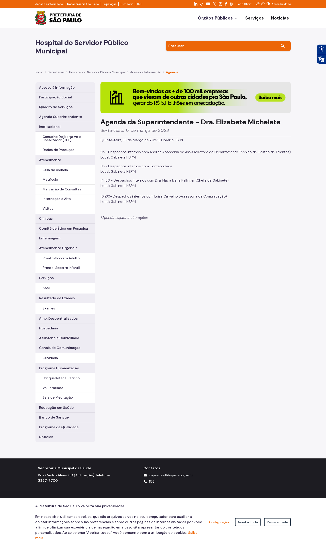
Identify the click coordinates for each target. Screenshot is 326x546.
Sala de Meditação (58, 397)
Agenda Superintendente (60, 116)
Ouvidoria (126, 4)
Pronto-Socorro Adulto (61, 258)
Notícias (46, 436)
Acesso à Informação (145, 72)
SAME (47, 288)
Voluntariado (53, 388)
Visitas (48, 208)
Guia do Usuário (55, 170)
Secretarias (56, 72)
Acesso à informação (49, 4)
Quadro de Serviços (56, 107)
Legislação (110, 4)
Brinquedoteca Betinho (61, 378)
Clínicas (46, 218)
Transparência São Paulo (83, 4)
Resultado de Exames (57, 298)
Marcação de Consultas (62, 189)
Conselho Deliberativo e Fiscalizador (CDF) (62, 138)
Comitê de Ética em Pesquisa (63, 228)
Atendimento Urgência (58, 248)
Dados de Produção (58, 150)
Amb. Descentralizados (58, 318)
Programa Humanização (59, 368)
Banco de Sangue (54, 417)
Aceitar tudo (248, 522)
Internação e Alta (57, 199)
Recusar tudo (277, 522)
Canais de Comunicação (60, 347)
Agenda (172, 72)
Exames (49, 308)
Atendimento (50, 160)
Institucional (50, 126)
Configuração (219, 522)
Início (39, 72)
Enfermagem (49, 238)
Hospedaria (48, 328)
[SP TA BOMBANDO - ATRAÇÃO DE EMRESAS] (195, 97)
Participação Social (55, 97)
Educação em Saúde (56, 407)
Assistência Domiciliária (59, 338)
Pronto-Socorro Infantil (61, 268)
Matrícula (50, 179)
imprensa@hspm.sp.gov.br (171, 475)
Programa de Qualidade (59, 427)
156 (139, 4)
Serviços (46, 278)
